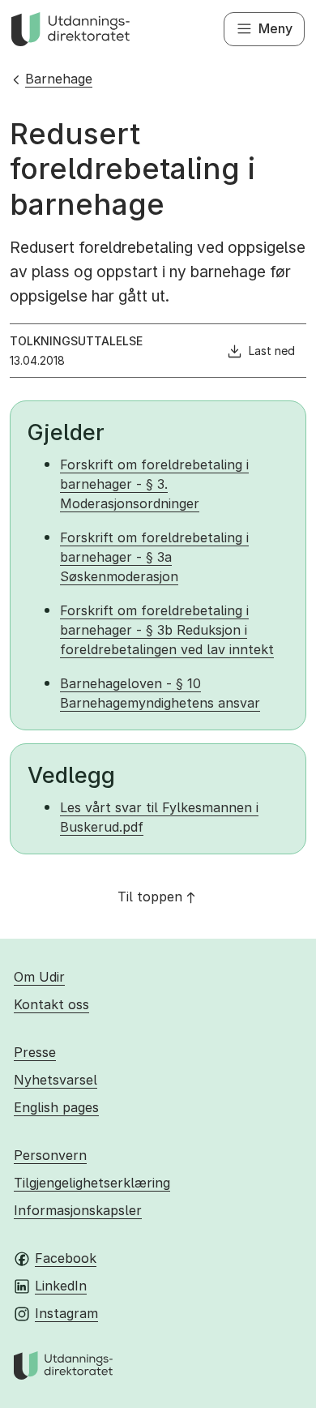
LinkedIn (61, 1285)
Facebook (65, 1258)
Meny (275, 28)
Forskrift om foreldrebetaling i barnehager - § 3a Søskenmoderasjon (154, 556)
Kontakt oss (51, 1004)
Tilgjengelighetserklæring (92, 1183)
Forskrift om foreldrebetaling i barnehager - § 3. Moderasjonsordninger (154, 483)
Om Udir (39, 977)
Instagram (66, 1313)
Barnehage (58, 79)
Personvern (50, 1155)
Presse (35, 1052)
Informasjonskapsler (78, 1210)
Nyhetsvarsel (55, 1080)
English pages (56, 1107)
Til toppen (149, 896)
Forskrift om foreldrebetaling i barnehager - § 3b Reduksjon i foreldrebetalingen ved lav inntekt (167, 629)
